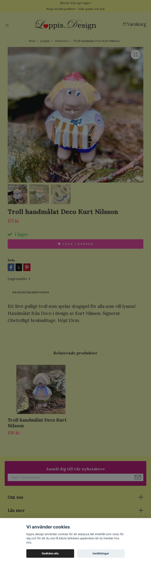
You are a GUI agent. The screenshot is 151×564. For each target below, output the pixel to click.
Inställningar (101, 553)
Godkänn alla (50, 553)
